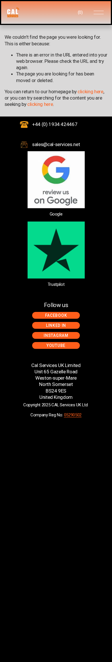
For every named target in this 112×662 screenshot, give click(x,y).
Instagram (56, 335)
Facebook (56, 315)
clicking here (90, 91)
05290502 (73, 415)
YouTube (56, 345)
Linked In (56, 325)
